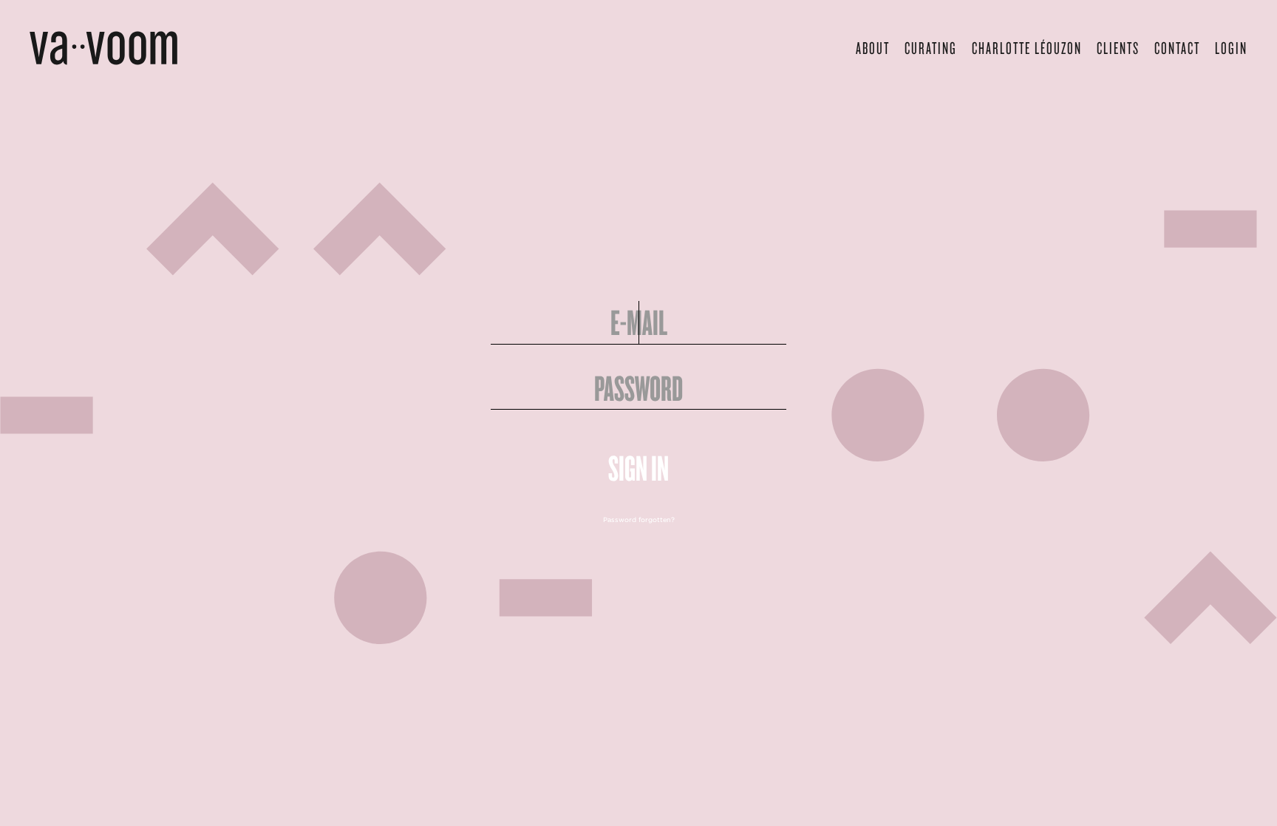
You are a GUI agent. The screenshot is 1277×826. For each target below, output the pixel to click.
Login (1231, 47)
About (873, 47)
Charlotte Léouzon (1027, 47)
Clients (1118, 47)
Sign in (638, 468)
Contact (1177, 47)
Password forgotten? (639, 520)
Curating (931, 47)
